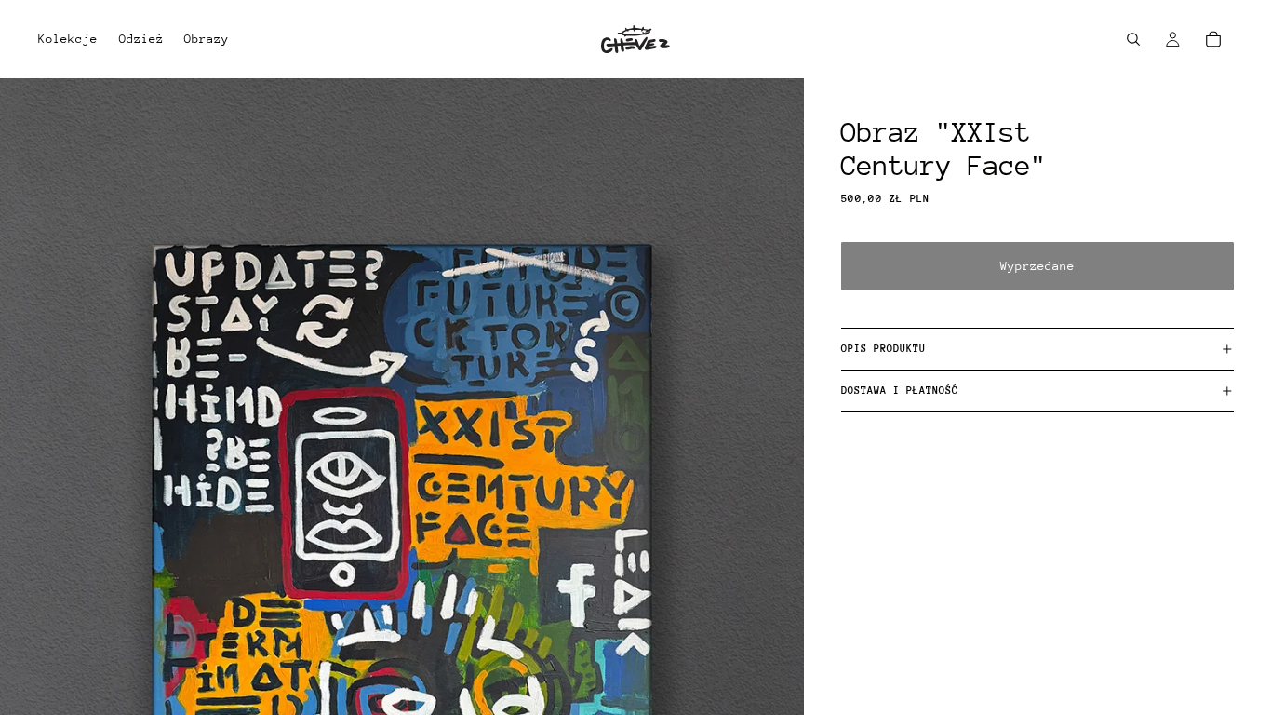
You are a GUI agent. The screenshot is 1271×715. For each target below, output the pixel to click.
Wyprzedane (1037, 266)
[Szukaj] (1133, 39)
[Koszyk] (1213, 39)
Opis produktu (883, 349)
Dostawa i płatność (899, 390)
